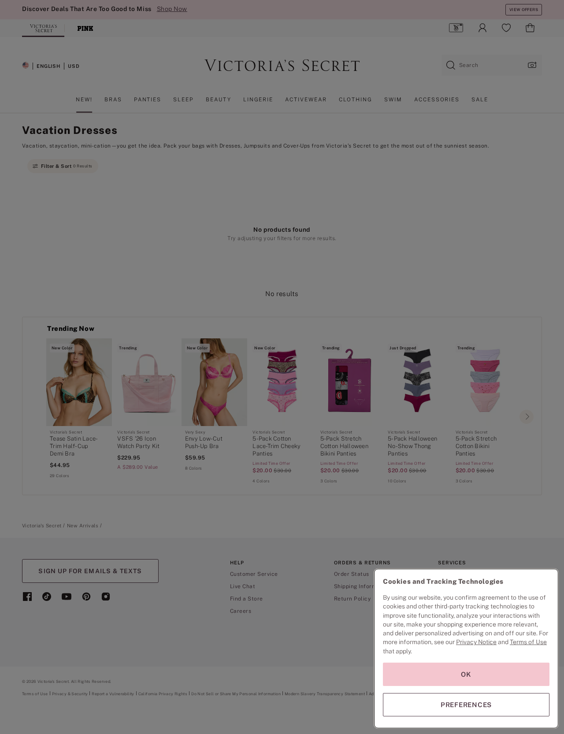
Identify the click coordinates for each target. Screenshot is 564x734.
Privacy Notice (476, 641)
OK (466, 674)
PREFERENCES (466, 704)
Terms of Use (528, 641)
